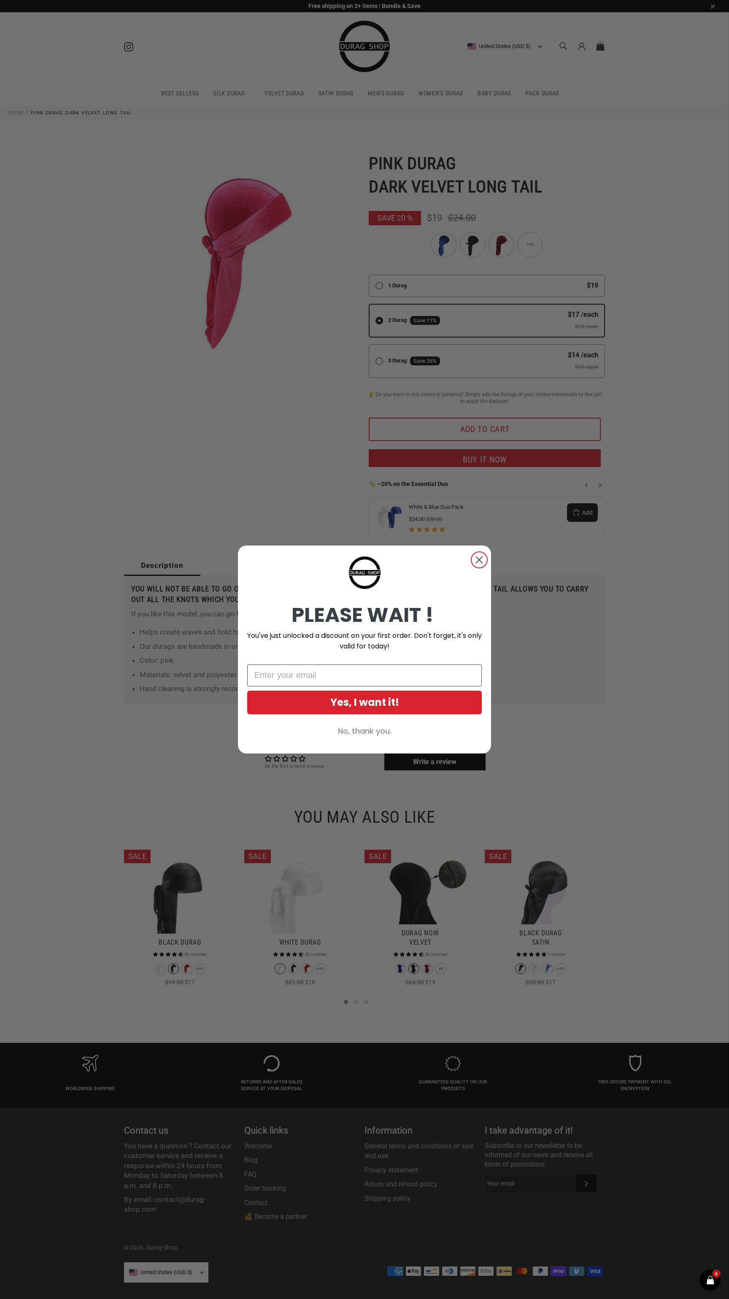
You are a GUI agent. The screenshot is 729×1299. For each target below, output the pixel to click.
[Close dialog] (479, 560)
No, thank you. (365, 731)
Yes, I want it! (364, 702)
